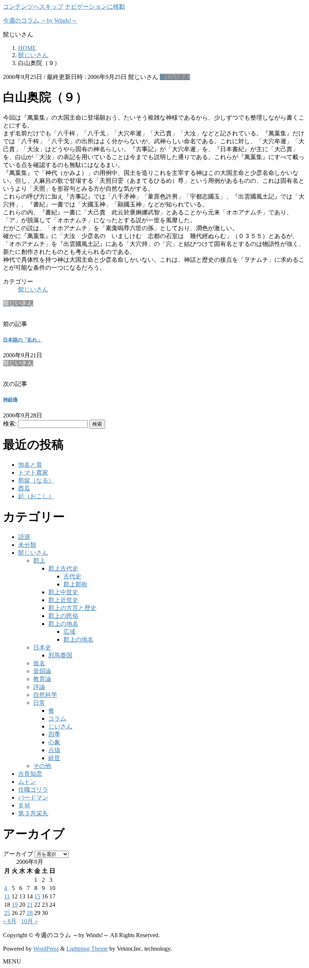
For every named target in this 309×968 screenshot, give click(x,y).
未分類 (27, 545)
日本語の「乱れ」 (22, 340)
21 (30, 904)
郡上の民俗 (63, 616)
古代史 (72, 576)
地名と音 (30, 464)
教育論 (42, 679)
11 (7, 896)
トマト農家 (33, 472)
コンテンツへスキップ (33, 6)
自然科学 (45, 695)
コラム (57, 718)
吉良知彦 (30, 774)
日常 (39, 702)
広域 (69, 631)
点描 (54, 750)
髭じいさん (175, 77)
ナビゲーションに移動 (95, 6)
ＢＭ (24, 805)
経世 (54, 758)
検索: (10, 423)
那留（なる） (36, 480)
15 (37, 896)
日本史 (42, 647)
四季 (54, 734)
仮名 (39, 663)
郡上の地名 (63, 624)
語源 (24, 537)
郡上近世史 (63, 600)
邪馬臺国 (60, 655)
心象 (54, 742)
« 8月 (10, 921)
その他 (42, 766)
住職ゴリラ (33, 789)
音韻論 (42, 671)
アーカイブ (18, 854)
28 (30, 913)
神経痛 (10, 399)
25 (7, 913)
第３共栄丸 (33, 813)
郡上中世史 (63, 592)
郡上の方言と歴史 (72, 608)
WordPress (46, 948)
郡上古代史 (63, 568)
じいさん (60, 726)
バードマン (33, 797)
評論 (39, 687)
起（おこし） (36, 496)
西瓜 (24, 488)
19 (15, 904)
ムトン (27, 781)
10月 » (29, 921)
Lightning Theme (87, 948)
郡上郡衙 (75, 584)
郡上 (39, 560)
